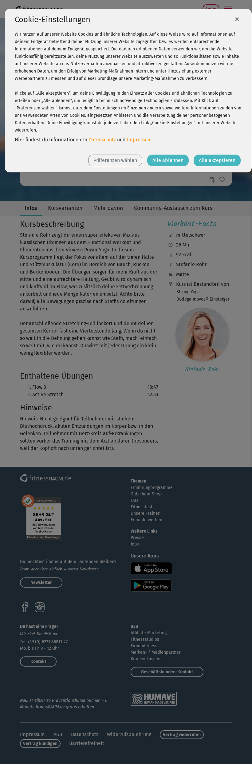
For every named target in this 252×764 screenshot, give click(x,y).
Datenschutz (102, 140)
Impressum (139, 140)
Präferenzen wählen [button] (115, 160)
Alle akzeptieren (217, 160)
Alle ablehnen (167, 160)
